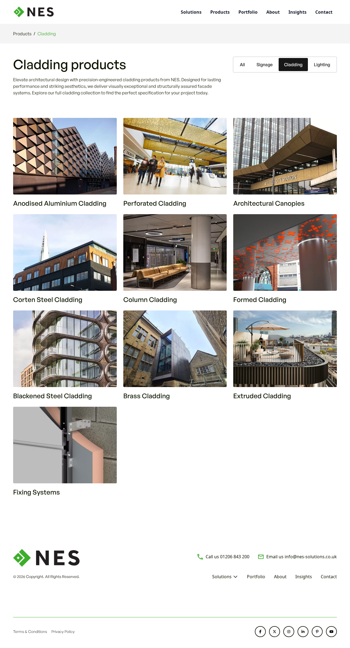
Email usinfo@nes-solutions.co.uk (301, 557)
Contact (323, 12)
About (273, 12)
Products (220, 12)
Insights (297, 12)
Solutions (222, 577)
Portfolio (248, 12)
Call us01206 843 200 (227, 557)
